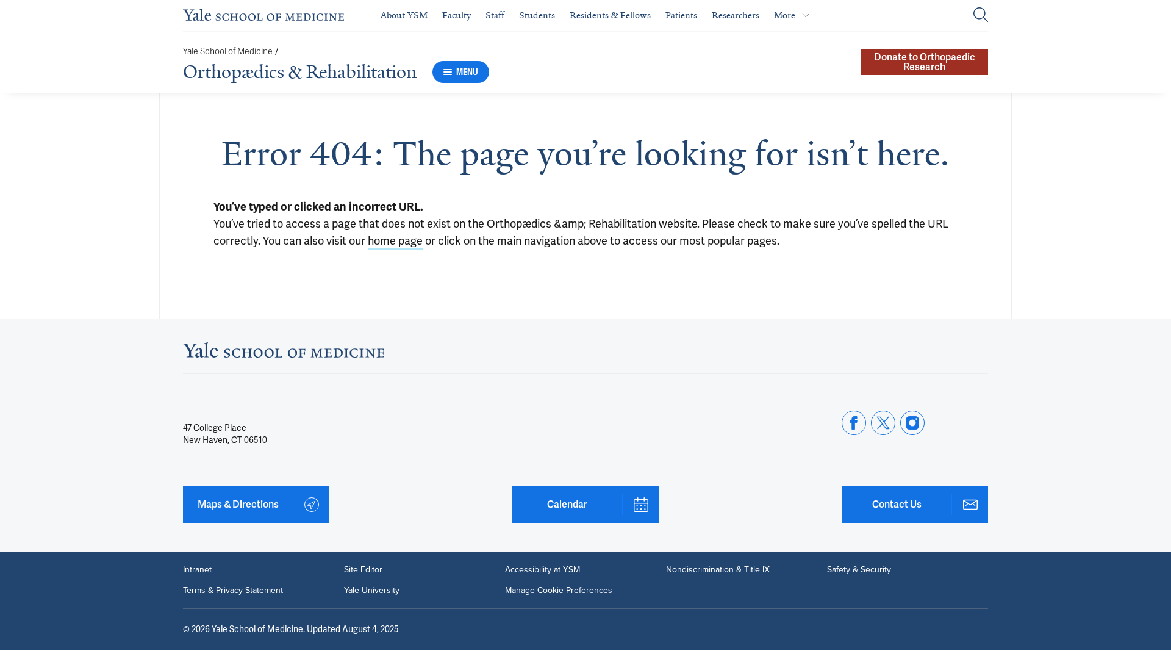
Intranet (197, 569)
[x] (883, 423)
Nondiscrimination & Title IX (718, 569)
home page (395, 241)
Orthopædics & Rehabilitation (300, 72)
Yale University (371, 590)
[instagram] (912, 423)
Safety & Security (859, 569)
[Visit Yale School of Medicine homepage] (283, 354)
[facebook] (854, 423)
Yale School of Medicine (228, 51)
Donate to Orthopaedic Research (924, 62)
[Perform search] (980, 15)
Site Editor (363, 569)
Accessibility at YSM (542, 569)
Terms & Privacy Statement (233, 590)
